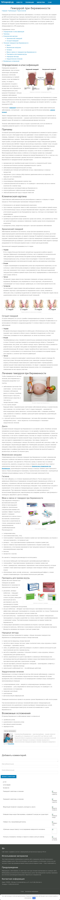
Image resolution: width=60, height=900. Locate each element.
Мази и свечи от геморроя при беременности (21, 52)
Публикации (29, 2)
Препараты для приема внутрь (17, 54)
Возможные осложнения (11, 61)
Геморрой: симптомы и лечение (13, 791)
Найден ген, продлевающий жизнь (14, 822)
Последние (7, 785)
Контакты (6, 7)
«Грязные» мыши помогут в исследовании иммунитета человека (24, 829)
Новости (19, 2)
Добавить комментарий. (8, 776)
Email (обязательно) (8, 770)
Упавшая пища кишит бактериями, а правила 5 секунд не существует (25, 814)
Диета (8, 45)
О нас (50, 2)
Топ (5, 782)
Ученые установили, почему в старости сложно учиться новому (23, 837)
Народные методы (13, 56)
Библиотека (41, 2)
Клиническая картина (10, 36)
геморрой (12, 108)
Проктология (21, 11)
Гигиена (9, 50)
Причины (6, 34)
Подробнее (11, 744)
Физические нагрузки (14, 47)
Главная (4, 11)
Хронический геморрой (14, 38)
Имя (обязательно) (8, 764)
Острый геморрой (12, 41)
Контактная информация (31, 891)
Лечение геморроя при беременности (15, 43)
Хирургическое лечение (14, 59)
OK (34, 898)
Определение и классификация (13, 31)
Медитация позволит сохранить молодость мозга (19, 807)
